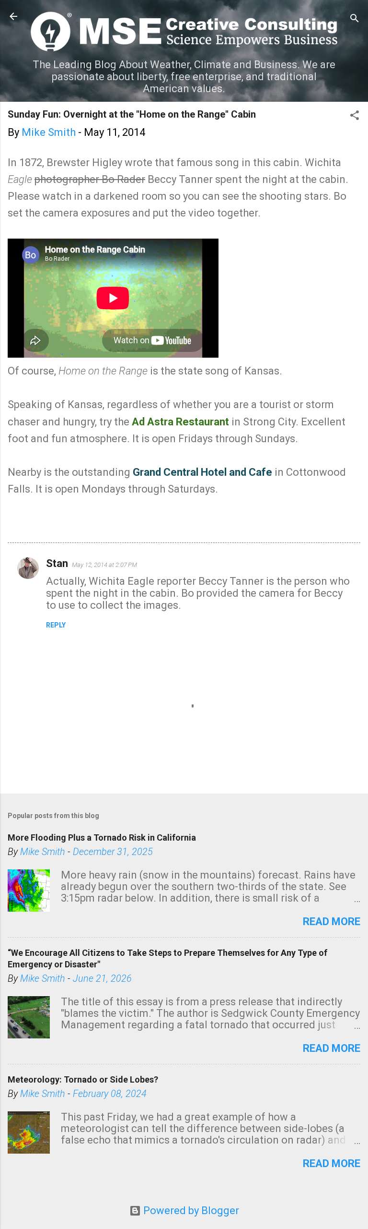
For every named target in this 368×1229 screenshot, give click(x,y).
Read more (331, 922)
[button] (354, 116)
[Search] (354, 19)
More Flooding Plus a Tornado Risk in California (102, 837)
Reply (56, 625)
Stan (57, 563)
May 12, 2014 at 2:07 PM (104, 564)
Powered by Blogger (190, 1211)
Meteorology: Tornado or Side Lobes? (83, 1079)
